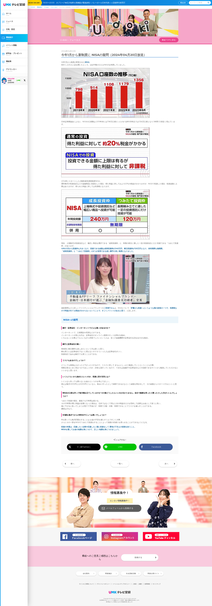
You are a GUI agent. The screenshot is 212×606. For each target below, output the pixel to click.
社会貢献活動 (131, 573)
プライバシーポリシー (103, 584)
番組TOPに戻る (169, 40)
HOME (33, 7)
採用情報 (147, 584)
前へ (72, 464)
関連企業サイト (153, 573)
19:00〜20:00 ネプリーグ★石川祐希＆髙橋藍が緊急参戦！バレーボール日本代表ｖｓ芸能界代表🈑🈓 (85, 3)
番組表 (183, 3)
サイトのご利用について (86, 584)
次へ (166, 464)
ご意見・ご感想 (137, 584)
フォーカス (54, 7)
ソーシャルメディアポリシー (121, 584)
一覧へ (120, 464)
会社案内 (86, 573)
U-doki (46, 7)
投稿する (138, 557)
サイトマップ (157, 584)
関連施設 (108, 573)
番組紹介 (39, 7)
